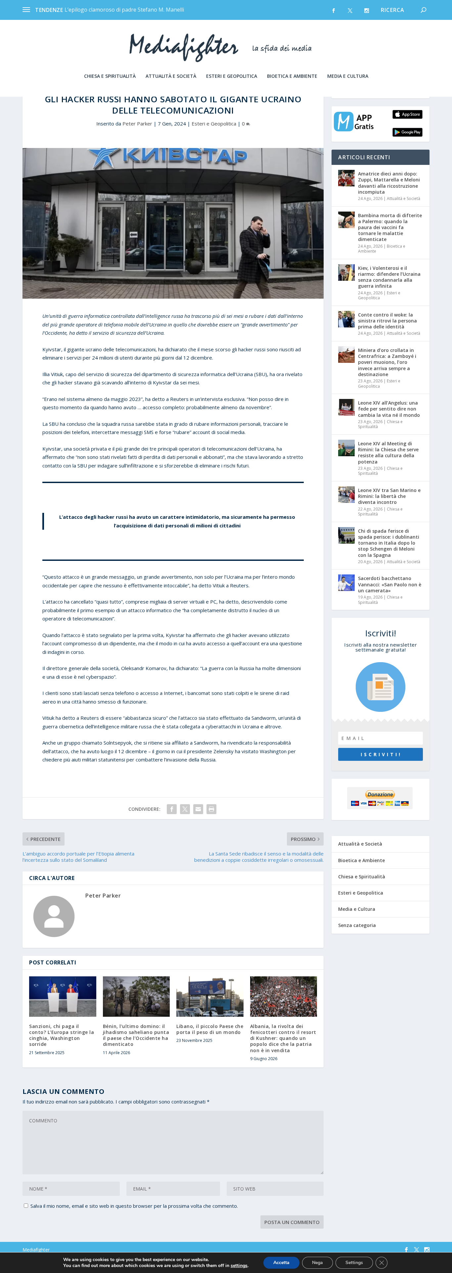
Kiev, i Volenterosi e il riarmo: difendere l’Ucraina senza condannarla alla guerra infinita (389, 277)
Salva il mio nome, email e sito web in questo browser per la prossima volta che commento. (134, 1205)
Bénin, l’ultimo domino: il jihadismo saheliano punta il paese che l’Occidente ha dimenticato (136, 1035)
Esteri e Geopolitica (231, 76)
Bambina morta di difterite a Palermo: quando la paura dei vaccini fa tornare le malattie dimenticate (390, 227)
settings (239, 1266)
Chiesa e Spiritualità (110, 76)
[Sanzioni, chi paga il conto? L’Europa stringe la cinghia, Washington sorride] (62, 996)
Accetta (281, 1262)
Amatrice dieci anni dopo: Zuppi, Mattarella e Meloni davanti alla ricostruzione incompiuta (389, 183)
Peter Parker (137, 123)
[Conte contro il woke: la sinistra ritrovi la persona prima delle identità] (346, 319)
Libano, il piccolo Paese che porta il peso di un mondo (209, 1029)
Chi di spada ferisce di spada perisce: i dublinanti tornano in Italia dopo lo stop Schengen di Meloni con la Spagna (388, 543)
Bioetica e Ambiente (292, 76)
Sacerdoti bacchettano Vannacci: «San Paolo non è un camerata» (389, 584)
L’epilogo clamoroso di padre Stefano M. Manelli (124, 9)
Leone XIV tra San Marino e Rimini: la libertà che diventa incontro (389, 496)
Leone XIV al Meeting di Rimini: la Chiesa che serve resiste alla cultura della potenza (388, 452)
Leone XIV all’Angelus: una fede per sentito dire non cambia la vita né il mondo (389, 409)
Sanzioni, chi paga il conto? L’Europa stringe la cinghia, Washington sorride (61, 1035)
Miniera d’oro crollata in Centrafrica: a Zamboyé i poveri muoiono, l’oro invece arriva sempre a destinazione (387, 362)
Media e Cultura (347, 76)
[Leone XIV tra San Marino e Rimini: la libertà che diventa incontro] (346, 494)
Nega (317, 1262)
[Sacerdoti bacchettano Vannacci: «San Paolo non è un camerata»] (346, 582)
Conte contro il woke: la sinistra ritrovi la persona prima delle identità (387, 321)
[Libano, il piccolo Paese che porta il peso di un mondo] (210, 996)
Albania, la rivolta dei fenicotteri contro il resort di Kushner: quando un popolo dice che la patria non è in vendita (283, 1038)
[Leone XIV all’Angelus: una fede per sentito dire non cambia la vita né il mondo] (346, 407)
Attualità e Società (171, 76)
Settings (354, 1262)
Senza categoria (357, 925)
